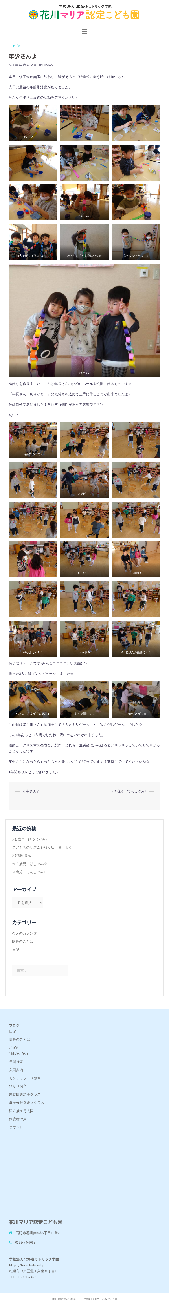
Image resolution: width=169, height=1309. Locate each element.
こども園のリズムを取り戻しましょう (42, 847)
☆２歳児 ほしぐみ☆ (29, 864)
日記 (17, 46)
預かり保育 (18, 1086)
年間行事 (16, 1061)
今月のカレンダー (26, 933)
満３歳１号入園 (21, 1111)
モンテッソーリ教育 (25, 1078)
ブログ (14, 1025)
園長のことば (22, 941)
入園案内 (16, 1070)
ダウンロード (19, 1127)
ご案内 (14, 1047)
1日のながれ (18, 1053)
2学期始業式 (21, 855)
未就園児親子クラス (25, 1094)
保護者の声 (18, 1119)
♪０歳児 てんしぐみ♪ (129, 791)
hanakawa (46, 65)
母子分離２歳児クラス (26, 1102)
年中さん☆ (31, 791)
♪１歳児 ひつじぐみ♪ (29, 839)
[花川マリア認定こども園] (84, 13)
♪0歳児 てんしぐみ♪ (29, 872)
